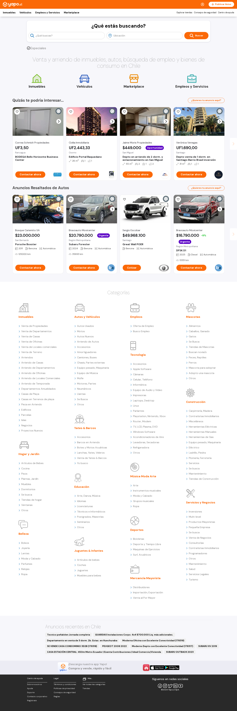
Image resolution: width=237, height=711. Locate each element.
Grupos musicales (143, 501)
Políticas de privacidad (64, 688)
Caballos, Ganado (199, 331)
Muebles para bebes (89, 575)
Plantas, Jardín (29, 479)
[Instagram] (165, 685)
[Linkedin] (175, 685)
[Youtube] (180, 685)
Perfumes (26, 564)
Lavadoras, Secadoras (146, 442)
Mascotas (193, 317)
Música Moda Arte (143, 476)
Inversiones (195, 511)
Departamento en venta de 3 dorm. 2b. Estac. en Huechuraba (82, 640)
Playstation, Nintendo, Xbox (149, 416)
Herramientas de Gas (201, 437)
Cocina (25, 468)
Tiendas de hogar (31, 499)
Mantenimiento (198, 473)
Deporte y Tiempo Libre (147, 544)
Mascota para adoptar (202, 367)
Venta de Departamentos (36, 331)
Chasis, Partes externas (91, 362)
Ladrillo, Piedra (197, 452)
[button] (58, 121)
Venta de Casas (30, 336)
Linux (136, 405)
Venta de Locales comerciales (39, 347)
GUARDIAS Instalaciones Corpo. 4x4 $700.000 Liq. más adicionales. (134, 634)
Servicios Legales (199, 574)
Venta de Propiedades (34, 326)
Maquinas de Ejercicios (146, 549)
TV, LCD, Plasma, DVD (145, 426)
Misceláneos (196, 421)
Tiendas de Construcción (204, 479)
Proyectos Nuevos (32, 430)
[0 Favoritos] (17, 112)
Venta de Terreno (31, 352)
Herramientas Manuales (202, 432)
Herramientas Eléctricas (203, 426)
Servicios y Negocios (200, 502)
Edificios (26, 409)
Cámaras (138, 374)
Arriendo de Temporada (35, 383)
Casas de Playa (30, 394)
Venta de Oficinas (31, 341)
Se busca (26, 494)
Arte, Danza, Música (88, 495)
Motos (81, 331)
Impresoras (139, 395)
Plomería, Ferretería (200, 458)
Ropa (24, 574)
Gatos (192, 336)
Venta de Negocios (200, 537)
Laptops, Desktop (143, 400)
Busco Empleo (141, 331)
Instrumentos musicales (147, 490)
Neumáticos (84, 388)
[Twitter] (170, 685)
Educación (81, 487)
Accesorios (83, 347)
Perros (193, 362)
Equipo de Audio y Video (147, 390)
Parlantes (138, 411)
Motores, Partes (86, 383)
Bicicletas (138, 539)
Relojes (25, 569)
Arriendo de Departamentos (38, 367)
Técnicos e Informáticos (91, 511)
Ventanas (27, 505)
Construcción (195, 402)
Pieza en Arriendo (31, 404)
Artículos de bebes (88, 560)
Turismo (193, 579)
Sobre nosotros (34, 684)
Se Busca (82, 399)
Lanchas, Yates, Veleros (91, 452)
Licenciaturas (85, 506)
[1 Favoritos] (71, 199)
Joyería (25, 548)
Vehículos (25, 12)
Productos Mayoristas (202, 522)
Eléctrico (194, 447)
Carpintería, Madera (200, 411)
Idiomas (81, 501)
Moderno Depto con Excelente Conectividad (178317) (162, 646)
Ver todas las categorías (94, 684)
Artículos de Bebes (32, 463)
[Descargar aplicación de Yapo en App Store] (157, 667)
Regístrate (32, 700)
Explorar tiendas (184, 12)
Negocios (26, 425)
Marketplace (71, 12)
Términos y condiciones (65, 684)
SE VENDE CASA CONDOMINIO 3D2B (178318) (72, 646)
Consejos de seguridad (205, 12)
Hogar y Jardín (29, 454)
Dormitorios (28, 489)
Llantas (81, 394)
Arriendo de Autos (88, 341)
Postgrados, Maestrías (90, 516)
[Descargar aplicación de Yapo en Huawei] (146, 667)
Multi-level (195, 516)
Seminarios (83, 522)
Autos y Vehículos (87, 317)
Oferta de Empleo (143, 326)
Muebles (26, 484)
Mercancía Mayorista (145, 578)
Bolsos (25, 543)
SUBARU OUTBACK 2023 (180, 651)
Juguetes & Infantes (88, 551)
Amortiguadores (86, 352)
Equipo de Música (87, 373)
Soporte (31, 692)
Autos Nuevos (85, 336)
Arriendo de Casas (32, 362)
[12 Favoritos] (71, 112)
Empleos (136, 317)
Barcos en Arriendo (88, 442)
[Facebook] (160, 685)
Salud (192, 569)
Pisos (24, 473)
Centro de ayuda (226, 12)
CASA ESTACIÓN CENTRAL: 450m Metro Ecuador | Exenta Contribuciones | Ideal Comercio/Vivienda (104, 651)
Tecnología (138, 355)
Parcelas (26, 415)
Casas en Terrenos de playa (37, 399)
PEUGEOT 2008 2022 (114, 646)
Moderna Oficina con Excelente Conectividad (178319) (153, 640)
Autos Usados (85, 326)
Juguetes (82, 570)
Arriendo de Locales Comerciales (40, 378)
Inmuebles (9, 12)
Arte (135, 485)
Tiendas (86, 688)
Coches (81, 565)
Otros (24, 510)
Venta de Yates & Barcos (92, 458)
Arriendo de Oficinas (33, 373)
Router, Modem (142, 421)
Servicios (194, 463)
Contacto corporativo (37, 696)
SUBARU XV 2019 (207, 646)
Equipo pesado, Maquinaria (93, 367)
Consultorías (196, 543)
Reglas (57, 696)
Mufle (80, 378)
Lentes (25, 553)
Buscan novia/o (198, 352)
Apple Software (142, 369)
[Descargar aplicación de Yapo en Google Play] (172, 667)
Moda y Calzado (30, 558)
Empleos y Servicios (47, 12)
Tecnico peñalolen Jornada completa (68, 634)
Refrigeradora (141, 447)
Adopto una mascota (201, 373)
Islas (23, 420)
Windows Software (144, 432)
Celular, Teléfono (143, 379)
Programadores (198, 553)
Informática (139, 384)
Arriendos (27, 357)
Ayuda (30, 688)
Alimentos (195, 326)
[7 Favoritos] (124, 112)
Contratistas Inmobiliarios (204, 416)
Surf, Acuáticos (142, 554)
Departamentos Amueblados (38, 388)
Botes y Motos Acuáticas (92, 447)
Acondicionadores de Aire (148, 437)
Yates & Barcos (85, 428)
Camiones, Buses (87, 357)
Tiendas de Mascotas (201, 347)
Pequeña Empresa (199, 527)
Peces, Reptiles (197, 357)
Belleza (24, 534)
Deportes (136, 530)
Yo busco (82, 463)
